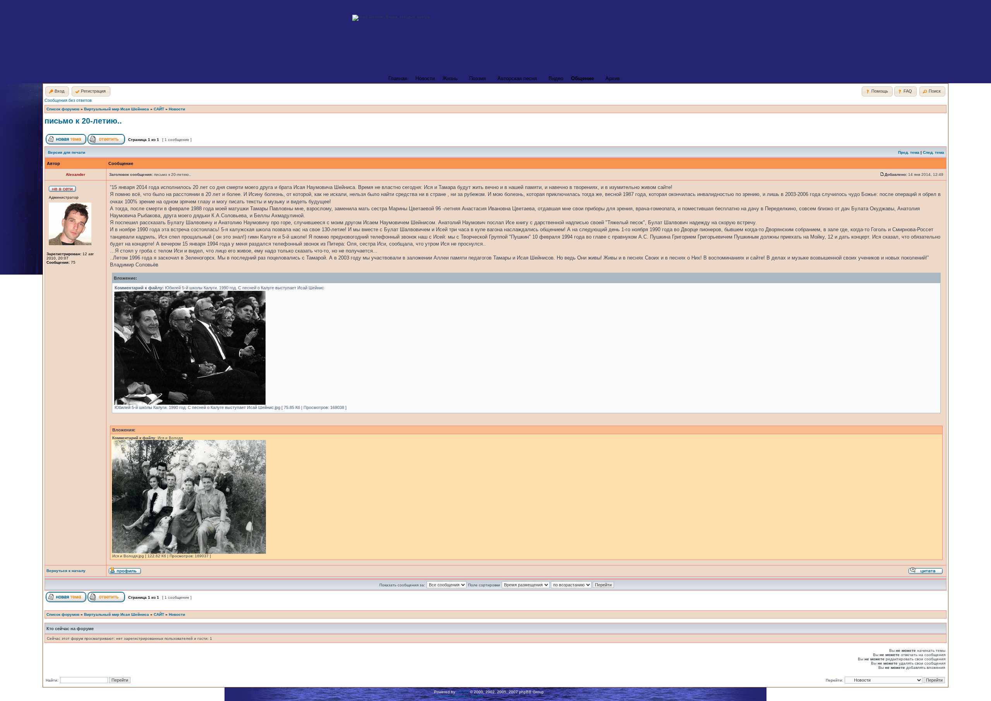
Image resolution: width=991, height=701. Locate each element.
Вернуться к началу (66, 571)
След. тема (933, 152)
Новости (425, 78)
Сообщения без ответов (68, 100)
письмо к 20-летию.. (83, 121)
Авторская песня (517, 78)
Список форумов (62, 109)
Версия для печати (66, 152)
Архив (612, 78)
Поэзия (477, 78)
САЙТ (159, 109)
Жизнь (450, 78)
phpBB (462, 692)
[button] (57, 91)
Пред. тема (908, 152)
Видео (556, 78)
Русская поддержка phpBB (458, 696)
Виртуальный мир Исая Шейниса (116, 109)
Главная (397, 78)
